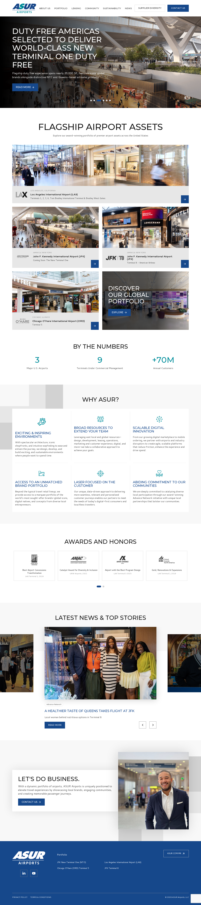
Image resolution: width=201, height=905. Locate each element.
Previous (142, 724)
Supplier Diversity (149, 8)
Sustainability (112, 8)
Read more (55, 725)
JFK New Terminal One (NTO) (71, 862)
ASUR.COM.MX (174, 853)
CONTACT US (178, 8)
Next (152, 724)
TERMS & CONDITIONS (40, 897)
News (128, 8)
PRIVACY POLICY (19, 897)
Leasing (76, 8)
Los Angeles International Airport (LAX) (122, 862)
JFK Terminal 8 (111, 868)
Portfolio (60, 8)
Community (92, 8)
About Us (44, 8)
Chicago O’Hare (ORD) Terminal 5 (73, 868)
